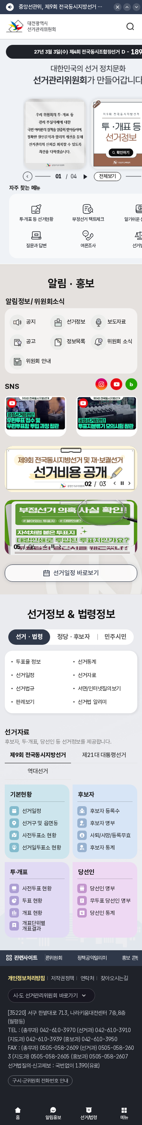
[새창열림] (55, 134)
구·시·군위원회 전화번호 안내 (40, 1081)
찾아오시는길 (114, 978)
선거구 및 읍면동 (40, 823)
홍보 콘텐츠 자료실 (108, 958)
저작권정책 (62, 978)
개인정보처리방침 (26, 978)
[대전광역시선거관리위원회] (45, 26)
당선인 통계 (102, 913)
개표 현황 (32, 913)
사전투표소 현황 (39, 835)
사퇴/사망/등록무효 (110, 835)
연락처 (87, 978)
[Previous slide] (28, 176)
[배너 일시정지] (52, 546)
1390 (81, 1065)
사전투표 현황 (37, 888)
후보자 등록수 (105, 811)
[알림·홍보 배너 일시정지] (122, 483)
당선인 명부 (102, 888)
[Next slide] (129, 483)
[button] (127, 7)
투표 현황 (32, 900)
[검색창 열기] (130, 26)
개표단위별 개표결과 (33, 925)
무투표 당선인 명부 (110, 900)
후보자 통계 (102, 847)
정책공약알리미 (60, 958)
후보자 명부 (102, 823)
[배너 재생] (85, 177)
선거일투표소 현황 (41, 847)
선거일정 (31, 811)
